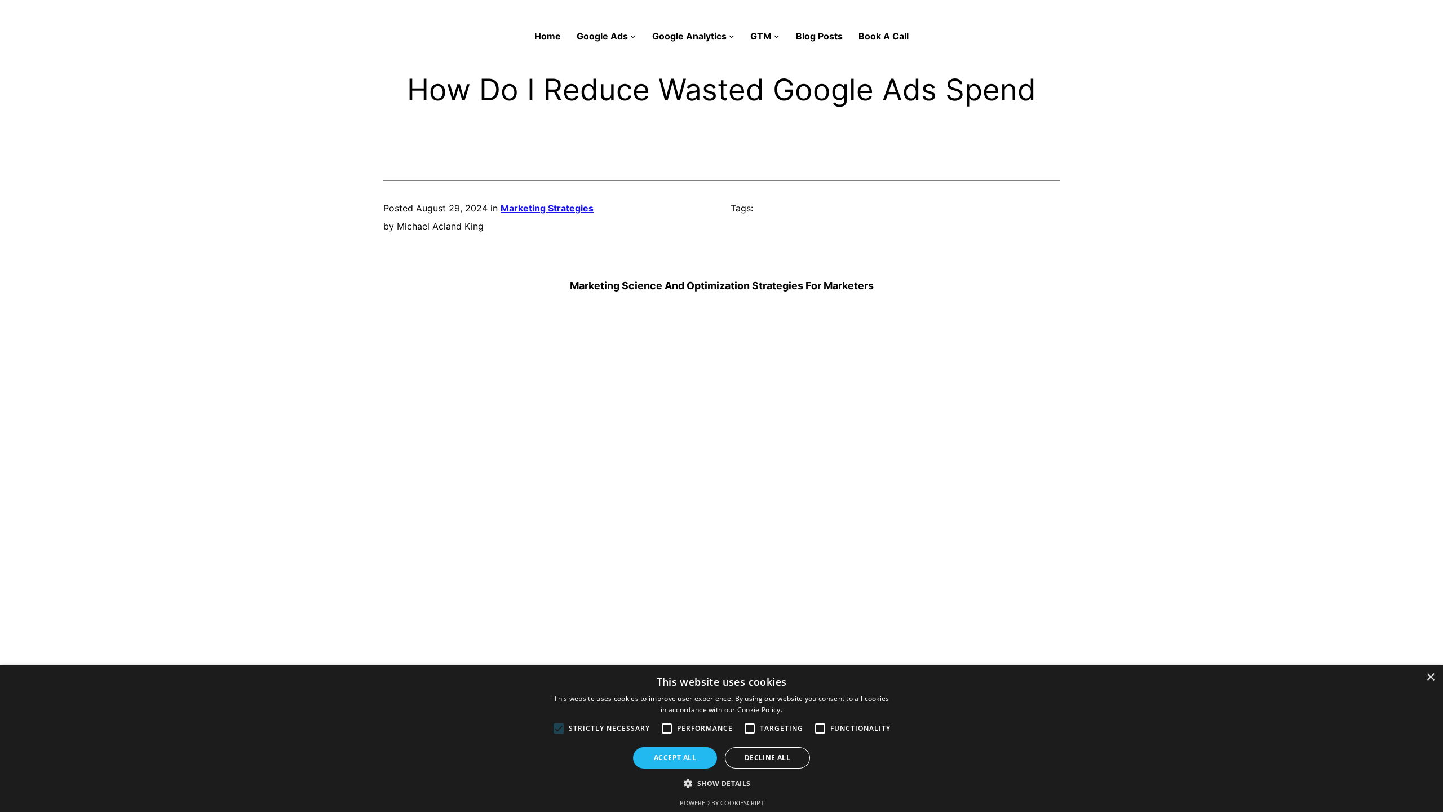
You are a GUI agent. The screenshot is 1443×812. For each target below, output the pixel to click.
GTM (761, 36)
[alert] (721, 738)
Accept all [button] (675, 757)
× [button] (1430, 677)
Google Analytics (689, 36)
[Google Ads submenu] (633, 36)
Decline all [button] (767, 757)
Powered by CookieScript (722, 802)
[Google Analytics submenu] (731, 36)
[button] (721, 784)
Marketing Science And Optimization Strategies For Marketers (722, 286)
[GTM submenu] (777, 36)
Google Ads (602, 36)
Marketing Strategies (547, 208)
